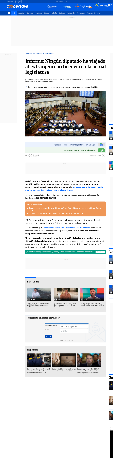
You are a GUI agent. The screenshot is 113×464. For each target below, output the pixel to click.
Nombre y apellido (51, 325)
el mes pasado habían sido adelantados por (66, 227)
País (13, 13)
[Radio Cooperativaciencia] (66, 7)
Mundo (46, 13)
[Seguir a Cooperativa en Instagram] (21, 1)
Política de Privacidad (66, 340)
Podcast (62, 13)
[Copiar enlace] (103, 155)
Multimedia (70, 13)
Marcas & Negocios (93, 13)
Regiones (39, 13)
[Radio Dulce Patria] (52, 7)
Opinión (54, 13)
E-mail (47, 330)
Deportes (30, 13)
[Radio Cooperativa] (83, 7)
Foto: (28, 93)
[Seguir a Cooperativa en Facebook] (16, 1)
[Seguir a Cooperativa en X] (18, 1)
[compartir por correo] (99, 155)
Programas (81, 13)
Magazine (21, 13)
